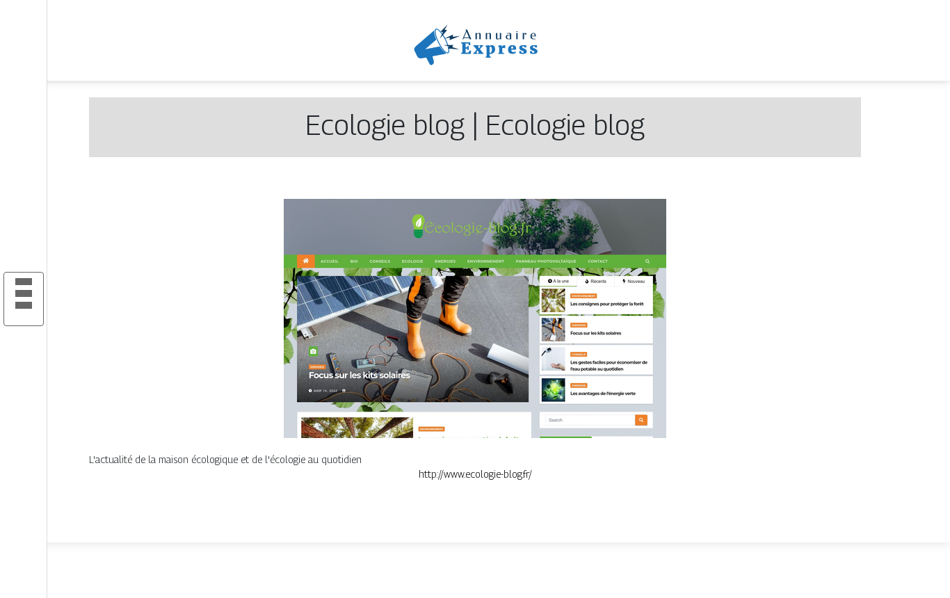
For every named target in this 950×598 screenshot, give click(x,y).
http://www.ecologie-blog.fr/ (475, 474)
